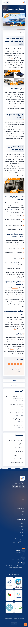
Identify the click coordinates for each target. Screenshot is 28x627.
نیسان (15, 262)
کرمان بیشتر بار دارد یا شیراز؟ (16, 413)
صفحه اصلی (21, 496)
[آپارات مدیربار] (20, 486)
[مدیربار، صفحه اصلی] (17, 2)
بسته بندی (21, 533)
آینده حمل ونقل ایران (18, 425)
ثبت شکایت (21, 514)
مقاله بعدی (14, 385)
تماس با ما (21, 502)
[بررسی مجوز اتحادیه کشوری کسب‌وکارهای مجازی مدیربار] (18, 583)
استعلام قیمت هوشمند (18, 539)
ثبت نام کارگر (21, 526)
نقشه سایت (14, 624)
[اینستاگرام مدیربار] (23, 486)
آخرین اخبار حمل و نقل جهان (16, 440)
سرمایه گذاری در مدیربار (18, 542)
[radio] (9, 364)
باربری (10, 210)
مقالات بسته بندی (19, 451)
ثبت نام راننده (21, 523)
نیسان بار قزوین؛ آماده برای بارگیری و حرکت (14, 405)
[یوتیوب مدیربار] (16, 486)
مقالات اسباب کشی (18, 447)
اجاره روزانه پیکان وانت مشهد (16, 419)
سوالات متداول (20, 508)
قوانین (22, 511)
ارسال (12, 58)
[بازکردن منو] (4, 2)
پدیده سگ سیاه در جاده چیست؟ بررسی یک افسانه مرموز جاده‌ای (13, 397)
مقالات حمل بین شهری (17, 459)
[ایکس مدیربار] (13, 486)
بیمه (23, 530)
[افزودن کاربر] (7, 2)
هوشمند (11, 349)
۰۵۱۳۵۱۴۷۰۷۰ (18, 553)
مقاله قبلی (14, 380)
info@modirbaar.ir (17, 560)
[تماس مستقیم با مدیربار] (25, 624)
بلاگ (23, 505)
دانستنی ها (20, 444)
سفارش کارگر (21, 536)
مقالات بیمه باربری (18, 455)
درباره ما (22, 499)
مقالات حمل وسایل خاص (17, 462)
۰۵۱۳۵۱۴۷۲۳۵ (18, 555)
